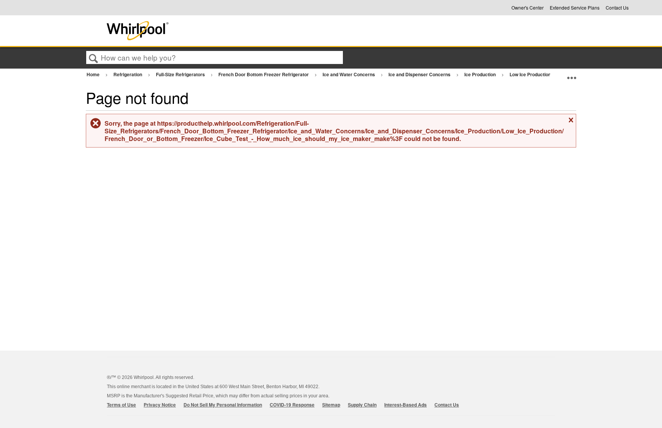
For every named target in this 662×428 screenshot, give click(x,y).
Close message (570, 122)
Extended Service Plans (575, 8)
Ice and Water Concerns (349, 74)
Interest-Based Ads (405, 404)
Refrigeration (128, 74)
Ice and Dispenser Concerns (420, 74)
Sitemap (331, 404)
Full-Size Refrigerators (181, 74)
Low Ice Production (531, 74)
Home (94, 74)
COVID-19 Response (292, 404)
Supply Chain (362, 404)
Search (93, 57)
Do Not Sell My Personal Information (223, 404)
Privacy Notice (160, 404)
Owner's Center (527, 8)
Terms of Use (121, 404)
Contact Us (617, 8)
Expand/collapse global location (571, 74)
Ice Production (480, 74)
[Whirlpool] (194, 30)
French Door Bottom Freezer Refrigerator (264, 74)
